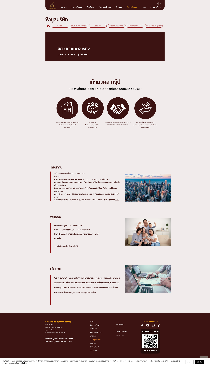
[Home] (48, 26)
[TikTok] (159, 325)
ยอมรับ (199, 362)
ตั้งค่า (189, 362)
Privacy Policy (21, 363)
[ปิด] (207, 362)
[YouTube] (154, 7)
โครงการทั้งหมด (95, 325)
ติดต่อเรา (93, 343)
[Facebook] (151, 7)
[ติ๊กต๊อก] (160, 7)
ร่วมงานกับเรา (94, 347)
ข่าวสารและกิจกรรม (96, 332)
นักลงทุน (93, 336)
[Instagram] (157, 7)
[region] (68, 108)
